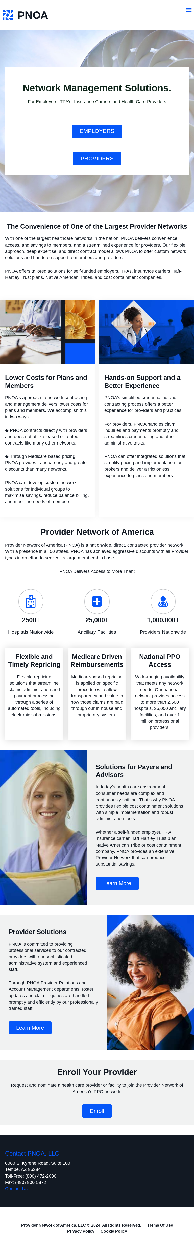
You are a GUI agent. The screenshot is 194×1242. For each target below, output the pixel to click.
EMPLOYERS (97, 131)
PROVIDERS (97, 158)
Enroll (97, 1111)
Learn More (117, 883)
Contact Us (16, 1188)
